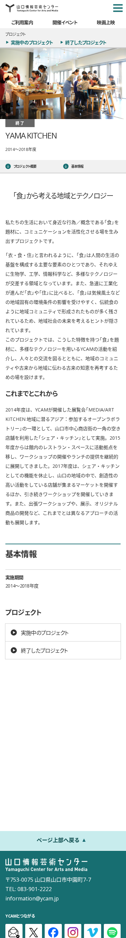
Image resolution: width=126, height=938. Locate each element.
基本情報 (77, 166)
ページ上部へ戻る (58, 840)
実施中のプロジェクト (32, 42)
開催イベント (65, 22)
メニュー (118, 8)
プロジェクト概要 (25, 166)
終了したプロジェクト (86, 42)
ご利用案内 (22, 22)
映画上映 (106, 22)
